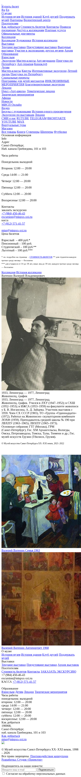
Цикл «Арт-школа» (14, 91)
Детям (5, 67)
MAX (20, 121)
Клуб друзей (51, 16)
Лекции (6, 87)
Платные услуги (55, 30)
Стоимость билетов (33, 26)
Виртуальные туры (14, 125)
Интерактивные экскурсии (49, 70)
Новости (7, 101)
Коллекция (8, 37)
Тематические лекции (41, 91)
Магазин (7, 128)
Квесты (26, 70)
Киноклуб (40, 64)
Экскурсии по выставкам (18, 114)
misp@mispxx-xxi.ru (14, 230)
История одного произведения (51, 111)
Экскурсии (9, 60)
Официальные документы (18, 33)
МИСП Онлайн (12, 104)
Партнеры (16, 20)
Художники (23, 40)
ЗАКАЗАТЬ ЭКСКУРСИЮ (58, 671)
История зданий (31, 16)
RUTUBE (23, 118)
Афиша (6, 98)
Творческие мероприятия (18, 94)
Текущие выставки (14, 47)
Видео (6, 108)
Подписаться (46, 769)
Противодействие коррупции (49, 756)
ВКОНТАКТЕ (56, 118)
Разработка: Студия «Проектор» (22, 759)
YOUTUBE (9, 121)
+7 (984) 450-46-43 (13, 213)
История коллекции (44, 40)
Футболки (60, 131)
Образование (10, 54)
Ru (3, 9)
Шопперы (46, 131)
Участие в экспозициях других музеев (39, 50)
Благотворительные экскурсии (45, 84)
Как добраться (11, 26)
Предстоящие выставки (42, 47)
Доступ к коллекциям (30, 30)
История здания (31, 654)
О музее (7, 13)
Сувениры (33, 131)
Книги (21, 131)
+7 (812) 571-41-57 (13, 223)
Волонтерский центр (37, 20)
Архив (68, 50)
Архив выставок (68, 664)
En (7, 9)
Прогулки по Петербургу (27, 74)
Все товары (9, 131)
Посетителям (10, 23)
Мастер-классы (26, 60)
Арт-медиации (46, 60)
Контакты (52, 26)
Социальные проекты (15, 77)
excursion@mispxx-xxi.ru (17, 216)
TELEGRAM (38, 118)
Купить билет (10, 6)
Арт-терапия (25, 64)
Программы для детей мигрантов (23, 81)
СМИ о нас (9, 118)
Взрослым (8, 57)
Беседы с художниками (16, 111)
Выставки (8, 43)
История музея (11, 16)
